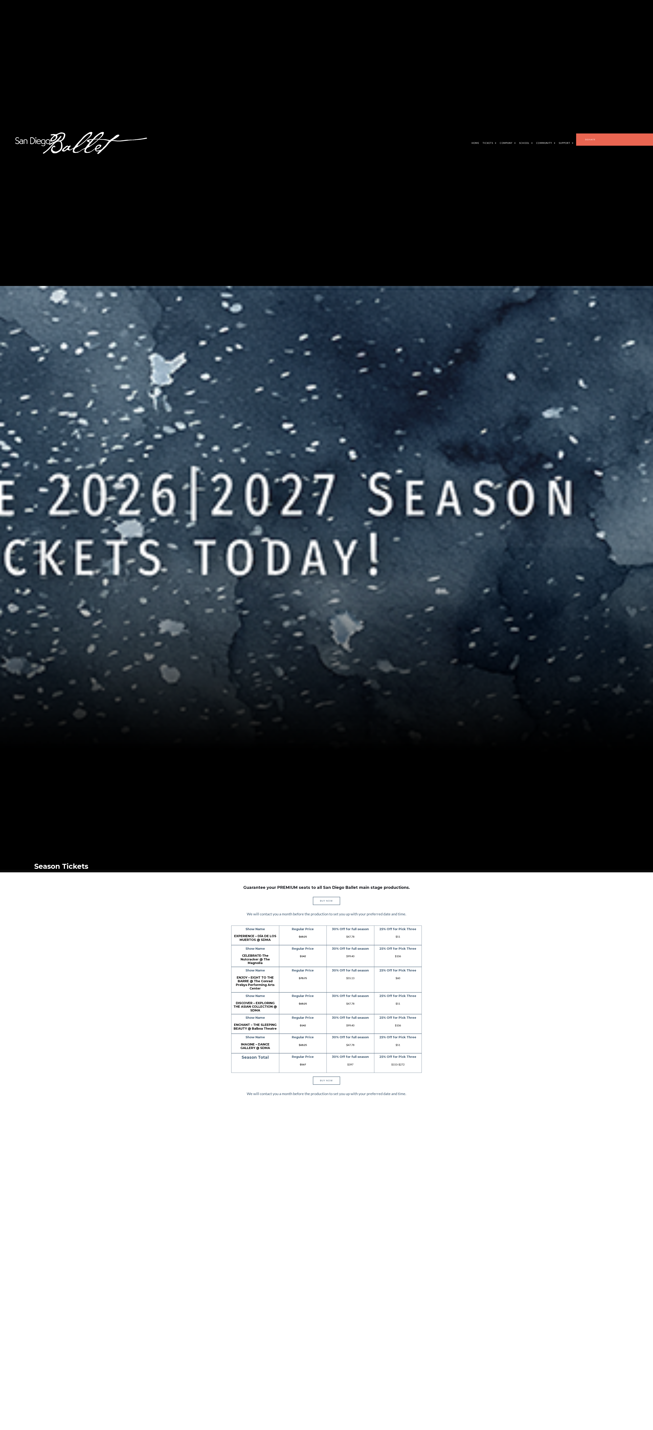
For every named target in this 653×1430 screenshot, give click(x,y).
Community (544, 143)
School (524, 143)
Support (564, 143)
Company (506, 143)
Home (475, 143)
